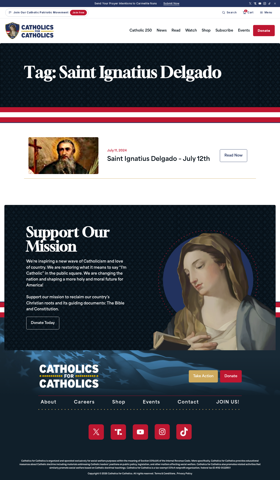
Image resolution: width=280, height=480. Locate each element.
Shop (206, 30)
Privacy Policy (184, 474)
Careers (84, 402)
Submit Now (171, 3)
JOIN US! (228, 402)
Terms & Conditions (164, 474)
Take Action (203, 376)
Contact (188, 402)
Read (176, 30)
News (162, 30)
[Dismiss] (275, 3)
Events (244, 30)
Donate (264, 30)
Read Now (233, 155)
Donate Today (43, 323)
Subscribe (224, 30)
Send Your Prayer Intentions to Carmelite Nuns (125, 3)
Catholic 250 (141, 30)
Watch (191, 30)
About (48, 402)
